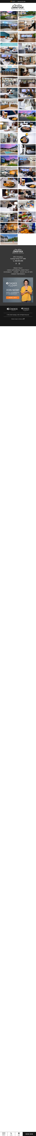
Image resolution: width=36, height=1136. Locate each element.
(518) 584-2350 (19, 260)
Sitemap (16, 272)
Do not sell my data (26, 272)
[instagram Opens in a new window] (19, 264)
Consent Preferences (18, 274)
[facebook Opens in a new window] (16, 264)
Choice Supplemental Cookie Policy (18, 270)
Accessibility (8, 272)
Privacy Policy (18, 268)
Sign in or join (21, 1)
